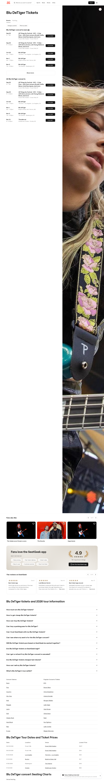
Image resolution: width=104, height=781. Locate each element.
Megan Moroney (49, 731)
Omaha (27, 768)
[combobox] (24, 2)
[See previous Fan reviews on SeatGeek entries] (88, 574)
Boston (27, 759)
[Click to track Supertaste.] (94, 523)
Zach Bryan (47, 709)
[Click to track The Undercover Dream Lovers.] (33, 523)
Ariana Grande (48, 696)
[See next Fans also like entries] (96, 518)
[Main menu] (97, 3)
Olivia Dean (47, 713)
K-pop (8, 731)
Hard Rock (9, 722)
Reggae (8, 705)
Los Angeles (28, 755)
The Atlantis (48, 763)
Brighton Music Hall (50, 759)
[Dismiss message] (100, 776)
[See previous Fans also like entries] (88, 518)
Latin (8, 709)
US (28, 30)
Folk (7, 713)
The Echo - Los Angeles (52, 755)
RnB (7, 700)
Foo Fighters (47, 722)
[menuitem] (38, 2)
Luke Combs (47, 726)
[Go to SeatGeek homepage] (8, 2)
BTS (45, 683)
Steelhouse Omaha (50, 768)
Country (8, 692)
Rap (7, 726)
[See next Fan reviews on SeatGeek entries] (95, 574)
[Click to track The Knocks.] (63, 523)
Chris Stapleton (48, 692)
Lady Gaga (47, 705)
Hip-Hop (9, 696)
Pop (7, 687)
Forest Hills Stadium (50, 746)
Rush (45, 718)
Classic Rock (10, 718)
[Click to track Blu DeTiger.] (100, 9)
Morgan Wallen (48, 700)
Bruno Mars (47, 687)
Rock (7, 683)
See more (62, 589)
